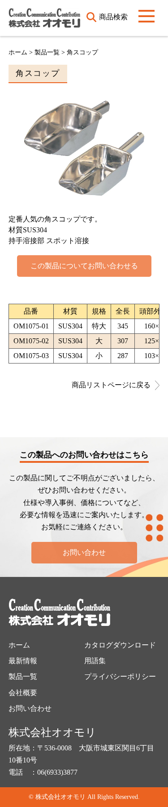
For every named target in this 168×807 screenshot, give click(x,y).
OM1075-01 (31, 326)
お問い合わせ (84, 552)
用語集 (95, 661)
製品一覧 (23, 676)
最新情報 (23, 661)
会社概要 (23, 692)
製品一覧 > (50, 52)
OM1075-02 (31, 341)
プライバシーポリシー (120, 676)
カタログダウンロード (120, 645)
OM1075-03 (31, 355)
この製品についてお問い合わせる (84, 266)
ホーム (18, 52)
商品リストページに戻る (111, 385)
